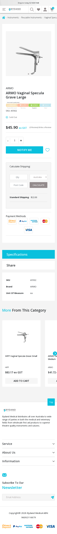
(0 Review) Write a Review (40, 127)
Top (51, 402)
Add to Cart (21, 380)
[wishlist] (38, 9)
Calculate (38, 185)
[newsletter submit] (52, 497)
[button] (48, 150)
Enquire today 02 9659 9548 (28, 3)
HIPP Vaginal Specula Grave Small (21, 356)
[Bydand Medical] (14, 9)
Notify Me (24, 150)
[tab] (28, 74)
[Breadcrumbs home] (3, 17)
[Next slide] (55, 353)
